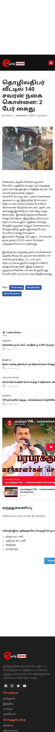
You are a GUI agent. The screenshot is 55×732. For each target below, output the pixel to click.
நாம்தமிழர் (12, 549)
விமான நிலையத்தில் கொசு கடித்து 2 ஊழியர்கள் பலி (28, 382)
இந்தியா (6, 360)
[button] (50, 62)
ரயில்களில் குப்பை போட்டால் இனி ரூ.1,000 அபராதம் (28, 345)
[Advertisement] (27, 27)
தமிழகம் (42, 115)
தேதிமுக (11, 545)
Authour (9, 115)
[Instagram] (12, 686)
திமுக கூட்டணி (14, 537)
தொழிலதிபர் (33, 287)
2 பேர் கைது (16, 287)
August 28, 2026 (12, 349)
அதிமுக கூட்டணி (16, 541)
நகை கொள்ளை (12, 294)
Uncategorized (10, 378)
